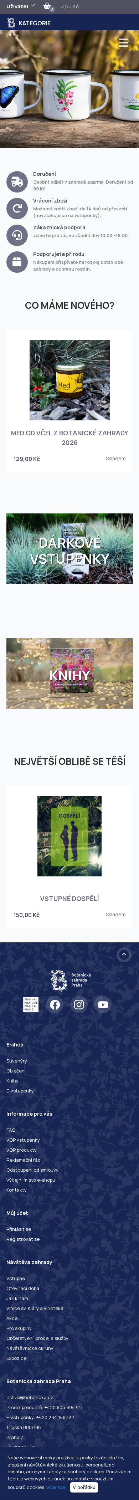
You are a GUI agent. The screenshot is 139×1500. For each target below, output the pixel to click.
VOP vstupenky (23, 1140)
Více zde (55, 1487)
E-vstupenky (20, 1090)
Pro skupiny (19, 1328)
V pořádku (84, 1487)
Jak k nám (17, 1298)
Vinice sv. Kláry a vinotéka (34, 1308)
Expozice (16, 1358)
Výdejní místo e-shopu (30, 1180)
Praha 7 (14, 1437)
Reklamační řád (23, 1160)
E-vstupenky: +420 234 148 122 (40, 1417)
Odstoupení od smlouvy (32, 1170)
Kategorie (35, 23)
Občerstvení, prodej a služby (37, 1338)
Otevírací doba (22, 1288)
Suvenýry (16, 1061)
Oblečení (16, 1071)
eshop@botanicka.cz (29, 1397)
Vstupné (15, 1278)
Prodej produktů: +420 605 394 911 (44, 1407)
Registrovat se (23, 1239)
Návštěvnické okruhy (29, 1348)
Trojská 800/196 (23, 1427)
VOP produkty (21, 1150)
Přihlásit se (18, 1229)
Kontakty (16, 1190)
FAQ (10, 1130)
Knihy (12, 1080)
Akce (11, 1318)
